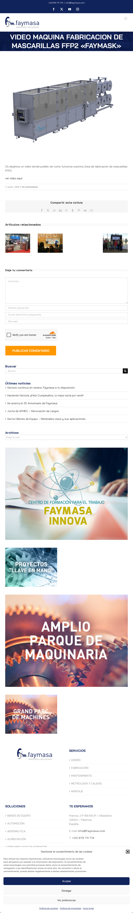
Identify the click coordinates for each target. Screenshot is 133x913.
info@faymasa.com (75, 2)
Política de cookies (48, 908)
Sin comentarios (30, 187)
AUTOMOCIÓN (15, 823)
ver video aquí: (14, 178)
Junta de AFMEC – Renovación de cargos (33, 411)
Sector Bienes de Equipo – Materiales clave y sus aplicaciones (46, 419)
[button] (128, 851)
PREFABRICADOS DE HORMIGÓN (27, 847)
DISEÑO (76, 760)
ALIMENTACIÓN (16, 839)
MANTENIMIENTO (81, 775)
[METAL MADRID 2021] (17, 243)
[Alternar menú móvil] (126, 18)
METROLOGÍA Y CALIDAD (86, 783)
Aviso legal (88, 908)
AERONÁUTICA (16, 831)
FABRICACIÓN (79, 768)
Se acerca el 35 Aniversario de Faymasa (32, 403)
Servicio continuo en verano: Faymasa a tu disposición (41, 387)
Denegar (66, 890)
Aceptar (66, 881)
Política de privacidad (70, 908)
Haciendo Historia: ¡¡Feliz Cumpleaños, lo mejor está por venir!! (45, 395)
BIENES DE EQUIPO (18, 815)
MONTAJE (77, 791)
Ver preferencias (66, 900)
